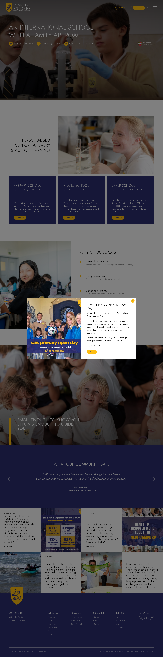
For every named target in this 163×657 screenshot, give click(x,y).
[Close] (133, 301)
